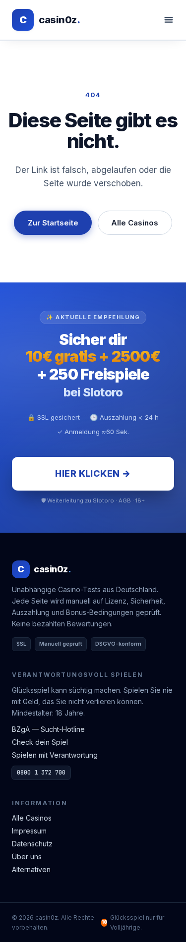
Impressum (29, 831)
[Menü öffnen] (168, 19)
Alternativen (31, 869)
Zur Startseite (53, 222)
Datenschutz (32, 843)
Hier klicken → (92, 473)
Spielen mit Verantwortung (55, 755)
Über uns (27, 856)
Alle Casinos (134, 222)
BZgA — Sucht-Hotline (48, 729)
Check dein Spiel (40, 742)
